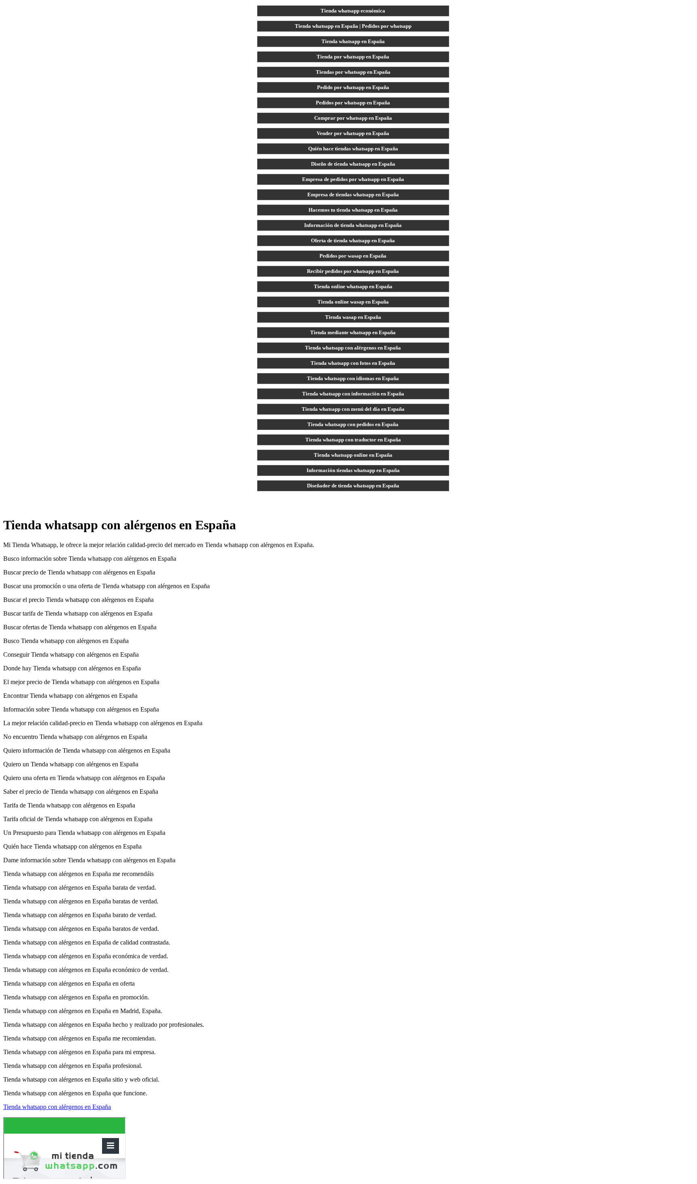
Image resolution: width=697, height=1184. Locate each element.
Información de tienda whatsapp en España (353, 225)
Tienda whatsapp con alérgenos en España (353, 348)
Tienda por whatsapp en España (353, 57)
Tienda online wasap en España (353, 302)
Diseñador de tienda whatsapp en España (353, 486)
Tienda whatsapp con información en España (353, 394)
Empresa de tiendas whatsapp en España (353, 194)
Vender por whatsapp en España (353, 133)
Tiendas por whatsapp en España (353, 72)
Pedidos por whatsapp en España (353, 103)
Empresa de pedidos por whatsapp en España (353, 179)
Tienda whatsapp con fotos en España (353, 363)
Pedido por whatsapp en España (353, 87)
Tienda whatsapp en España (353, 41)
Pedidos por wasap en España (352, 256)
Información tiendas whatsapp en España (353, 470)
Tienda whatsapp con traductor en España (353, 440)
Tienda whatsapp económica (353, 11)
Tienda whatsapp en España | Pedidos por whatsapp (353, 26)
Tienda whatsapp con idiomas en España (353, 378)
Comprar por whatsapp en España (353, 118)
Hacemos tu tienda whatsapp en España (353, 210)
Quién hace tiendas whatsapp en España (353, 149)
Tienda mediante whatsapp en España (353, 332)
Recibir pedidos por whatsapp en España (353, 271)
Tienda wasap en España (353, 317)
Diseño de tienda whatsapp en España (353, 164)
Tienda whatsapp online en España (353, 455)
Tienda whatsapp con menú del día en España (353, 409)
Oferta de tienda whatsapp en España (353, 240)
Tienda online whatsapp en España (353, 286)
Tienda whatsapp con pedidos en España (353, 424)
